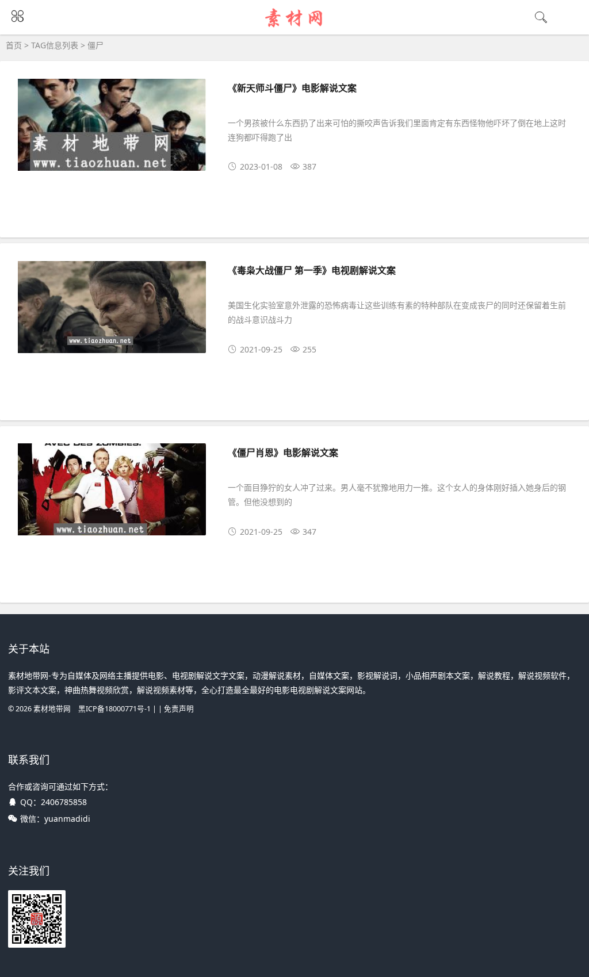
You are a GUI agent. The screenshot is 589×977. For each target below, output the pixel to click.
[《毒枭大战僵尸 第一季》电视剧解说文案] (112, 309)
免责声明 (179, 709)
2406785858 (64, 801)
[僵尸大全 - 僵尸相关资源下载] (295, 27)
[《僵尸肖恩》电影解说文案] (112, 491)
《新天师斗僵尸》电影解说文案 (292, 87)
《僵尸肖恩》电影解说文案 (283, 452)
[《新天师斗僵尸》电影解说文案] (112, 127)
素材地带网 (52, 709)
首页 (14, 45)
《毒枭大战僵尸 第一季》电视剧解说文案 (312, 270)
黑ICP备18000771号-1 (114, 709)
